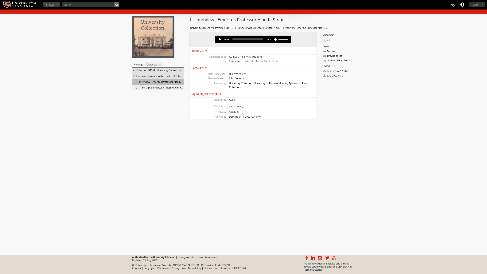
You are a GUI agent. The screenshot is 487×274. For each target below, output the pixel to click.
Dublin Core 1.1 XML (337, 71)
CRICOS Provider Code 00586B (213, 265)
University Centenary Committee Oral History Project (212, 27)
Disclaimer (163, 268)
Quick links (462, 5)
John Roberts (236, 78)
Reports (330, 51)
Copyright (149, 268)
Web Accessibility (191, 268)
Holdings (139, 64)
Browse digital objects (339, 60)
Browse (50, 4)
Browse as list (334, 55)
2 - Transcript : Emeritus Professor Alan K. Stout (162, 87)
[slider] (284, 39)
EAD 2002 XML (334, 75)
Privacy (175, 268)
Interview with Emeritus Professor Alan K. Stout (260, 27)
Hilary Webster (237, 74)
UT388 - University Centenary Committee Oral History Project (182, 70)
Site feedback (211, 268)
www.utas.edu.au (207, 257)
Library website (186, 257)
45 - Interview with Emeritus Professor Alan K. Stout (171, 76)
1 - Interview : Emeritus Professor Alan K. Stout (162, 82)
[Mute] (275, 39)
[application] (253, 39)
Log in (476, 4)
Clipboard (453, 5)
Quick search (154, 64)
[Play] (220, 39)
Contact (136, 268)
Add (329, 40)
